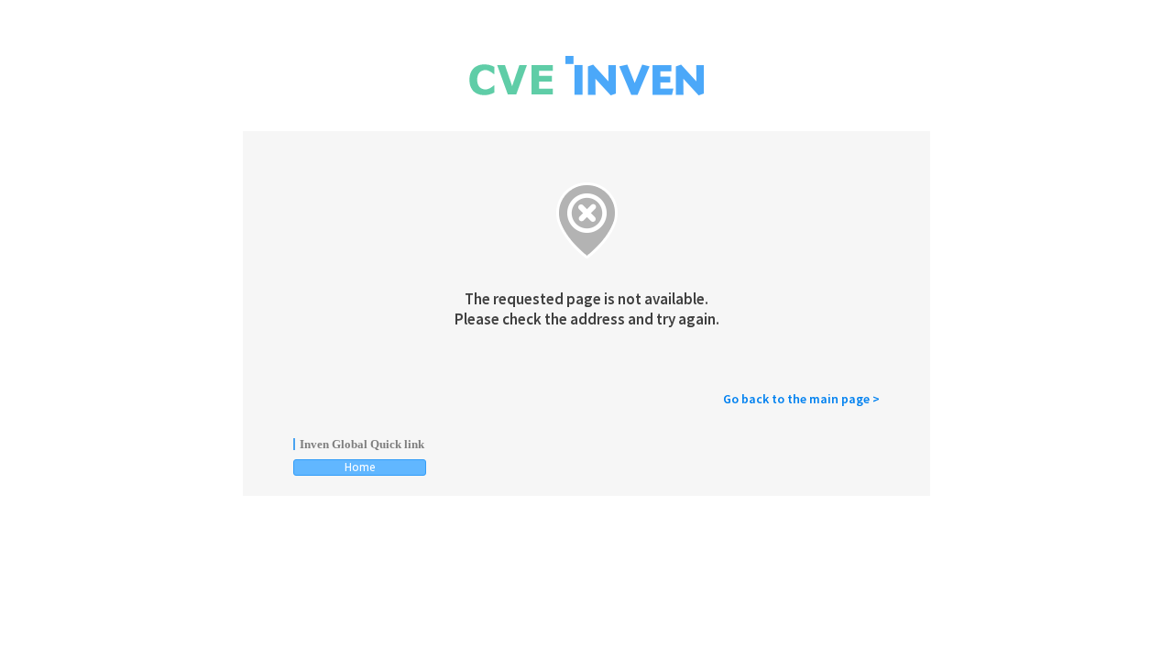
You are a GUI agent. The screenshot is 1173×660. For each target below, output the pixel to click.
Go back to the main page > (801, 398)
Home (360, 467)
